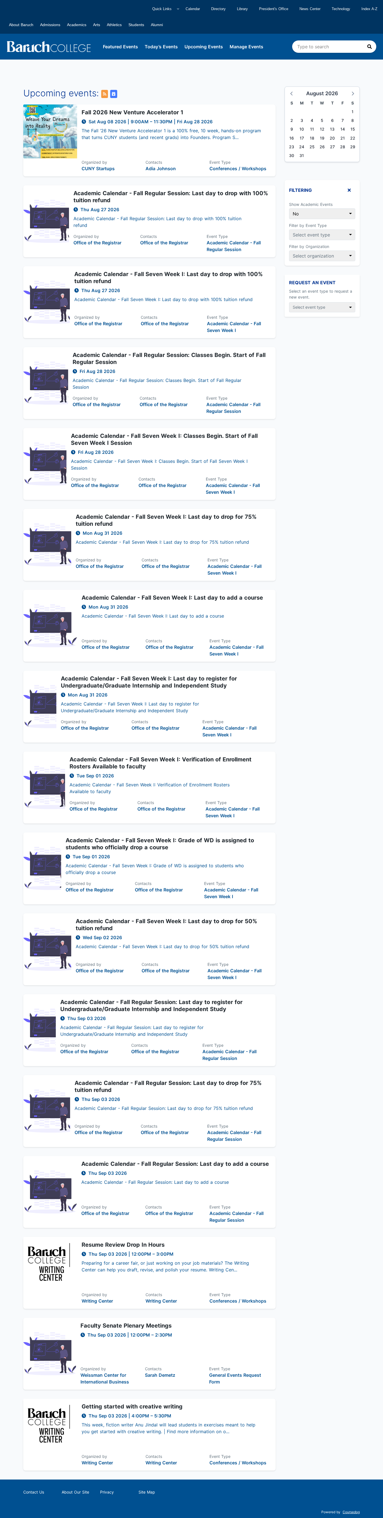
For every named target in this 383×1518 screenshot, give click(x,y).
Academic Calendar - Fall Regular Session (234, 246)
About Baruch (21, 24)
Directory (218, 9)
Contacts (154, 162)
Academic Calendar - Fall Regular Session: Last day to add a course (175, 1163)
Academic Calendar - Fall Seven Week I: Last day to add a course (172, 597)
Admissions (50, 24)
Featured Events (120, 46)
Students (136, 24)
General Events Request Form (235, 1378)
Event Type (219, 162)
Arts (96, 24)
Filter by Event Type (308, 225)
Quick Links (162, 9)
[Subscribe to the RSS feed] (104, 94)
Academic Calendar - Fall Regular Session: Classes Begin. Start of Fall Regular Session (169, 358)
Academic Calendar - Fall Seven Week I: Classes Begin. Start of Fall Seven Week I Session (164, 439)
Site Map (147, 1492)
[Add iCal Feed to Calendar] (113, 94)
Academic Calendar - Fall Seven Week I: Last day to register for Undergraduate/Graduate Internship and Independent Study (149, 682)
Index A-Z (369, 9)
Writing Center (97, 1301)
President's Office (273, 9)
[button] (292, 93)
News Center (309, 9)
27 (332, 146)
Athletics (114, 24)
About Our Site (75, 1492)
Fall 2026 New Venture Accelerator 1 (132, 112)
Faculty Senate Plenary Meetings (126, 1325)
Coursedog (351, 1512)
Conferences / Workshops (237, 168)
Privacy (107, 1492)
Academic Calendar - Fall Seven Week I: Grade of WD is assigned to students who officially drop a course (160, 844)
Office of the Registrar (97, 242)
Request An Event (312, 282)
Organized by (94, 162)
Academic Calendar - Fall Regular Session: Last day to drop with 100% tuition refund (170, 197)
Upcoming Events (203, 46)
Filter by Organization (309, 246)
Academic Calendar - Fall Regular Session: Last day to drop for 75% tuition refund (168, 1086)
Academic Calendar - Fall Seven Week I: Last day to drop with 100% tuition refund (168, 278)
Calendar (193, 9)
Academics (76, 24)
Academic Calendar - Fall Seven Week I (234, 327)
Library (242, 9)
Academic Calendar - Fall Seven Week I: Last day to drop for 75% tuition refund (166, 520)
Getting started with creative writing (132, 1406)
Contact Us (33, 1492)
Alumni (157, 24)
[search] (334, 46)
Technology (341, 9)
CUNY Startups (98, 168)
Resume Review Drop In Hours (123, 1244)
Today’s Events (161, 46)
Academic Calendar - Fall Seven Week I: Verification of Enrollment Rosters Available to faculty (161, 763)
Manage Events (246, 46)
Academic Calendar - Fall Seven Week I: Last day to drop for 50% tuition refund (166, 925)
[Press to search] (369, 46)
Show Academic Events (311, 204)
